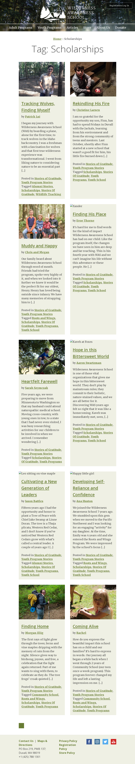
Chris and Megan (37, 252)
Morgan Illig (34, 632)
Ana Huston (84, 501)
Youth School (97, 179)
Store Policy (67, 753)
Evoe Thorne (85, 220)
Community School (45, 694)
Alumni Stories (42, 186)
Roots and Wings (43, 318)
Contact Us (26, 741)
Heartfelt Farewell (39, 381)
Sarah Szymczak (36, 387)
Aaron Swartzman (88, 362)
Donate (120, 27)
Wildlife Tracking (48, 194)
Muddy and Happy (39, 245)
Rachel (81, 632)
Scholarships (30, 190)
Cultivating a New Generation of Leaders (39, 488)
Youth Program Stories (37, 182)
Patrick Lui (32, 116)
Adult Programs (20, 27)
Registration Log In (119, 5)
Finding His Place (89, 214)
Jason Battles (34, 501)
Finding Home (35, 626)
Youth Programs (47, 326)
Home (57, 38)
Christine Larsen (88, 110)
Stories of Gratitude (47, 178)
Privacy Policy (68, 741)
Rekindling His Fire (91, 103)
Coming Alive (85, 626)
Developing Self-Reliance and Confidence (89, 488)
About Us (103, 27)
